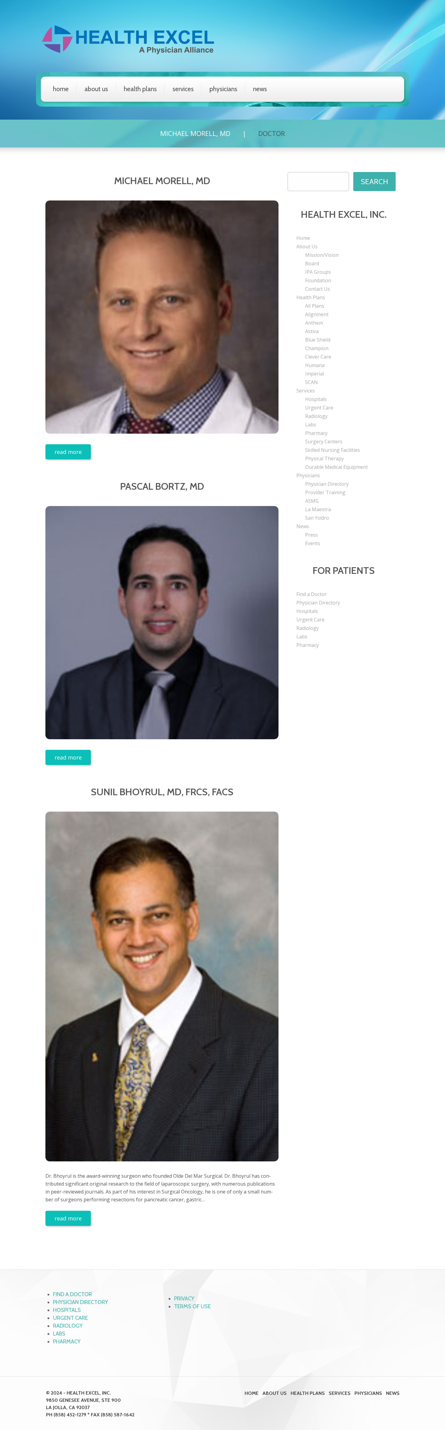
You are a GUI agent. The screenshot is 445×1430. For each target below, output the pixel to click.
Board (312, 263)
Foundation (318, 280)
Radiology (316, 416)
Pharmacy (316, 433)
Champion (316, 348)
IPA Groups (318, 272)
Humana (315, 365)
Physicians (223, 89)
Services (183, 89)
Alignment (316, 314)
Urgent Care (319, 407)
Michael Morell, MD (195, 133)
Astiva (312, 331)
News (260, 89)
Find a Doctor (311, 594)
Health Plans (140, 89)
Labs (310, 424)
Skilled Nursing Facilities (332, 450)
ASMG (312, 501)
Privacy (184, 1298)
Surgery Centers (323, 441)
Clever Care (318, 356)
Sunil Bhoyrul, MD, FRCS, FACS (162, 792)
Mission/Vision (322, 255)
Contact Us (317, 289)
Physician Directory (327, 484)
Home (61, 89)
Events (312, 543)
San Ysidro (317, 518)
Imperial (314, 373)
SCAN (311, 382)
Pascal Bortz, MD (162, 486)
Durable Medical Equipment (336, 467)
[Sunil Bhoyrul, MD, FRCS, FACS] (162, 986)
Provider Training (325, 492)
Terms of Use (192, 1306)
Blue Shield (317, 339)
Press (311, 534)
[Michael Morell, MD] (162, 317)
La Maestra (318, 509)
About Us (96, 89)
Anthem (314, 322)
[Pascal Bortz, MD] (162, 622)
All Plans (314, 306)
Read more (68, 451)
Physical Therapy (324, 458)
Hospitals (316, 399)
